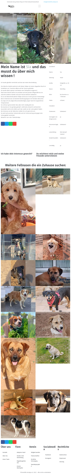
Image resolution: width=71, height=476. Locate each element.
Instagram (48, 458)
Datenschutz (63, 455)
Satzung (61, 461)
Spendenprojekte (35, 465)
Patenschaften (35, 456)
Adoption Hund (21, 452)
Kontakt (5, 452)
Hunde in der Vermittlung (20, 456)
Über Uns (5, 456)
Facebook (48, 455)
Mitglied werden (35, 452)
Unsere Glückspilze (20, 467)
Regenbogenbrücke (21, 461)
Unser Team (6, 459)
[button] (39, 6)
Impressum (62, 458)
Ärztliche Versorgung (34, 460)
